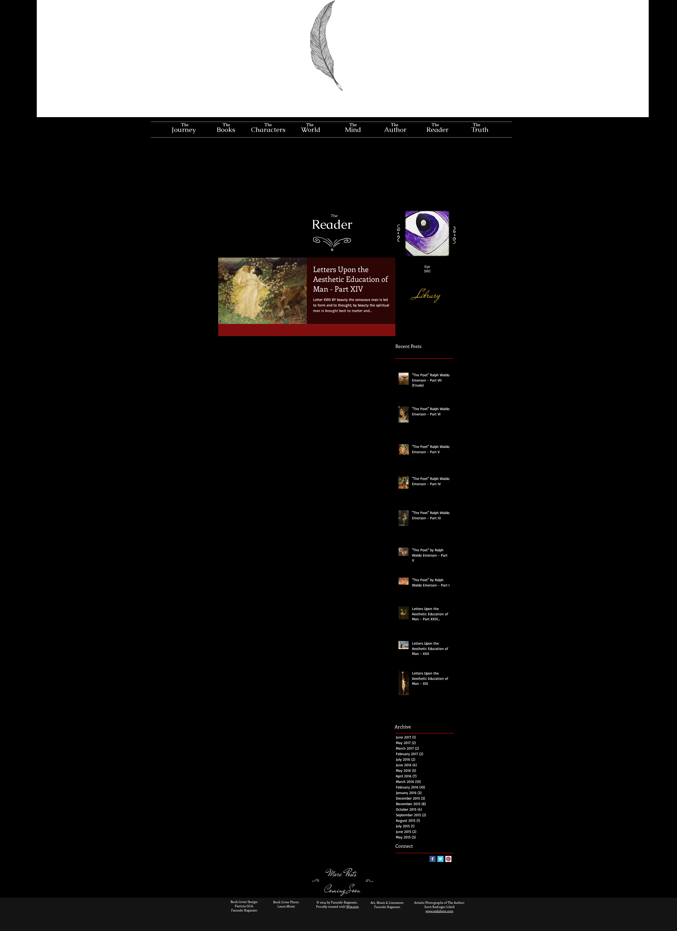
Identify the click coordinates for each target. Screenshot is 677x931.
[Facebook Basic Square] (432, 859)
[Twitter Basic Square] (440, 859)
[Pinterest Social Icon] (448, 859)
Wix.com (352, 906)
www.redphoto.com (439, 911)
